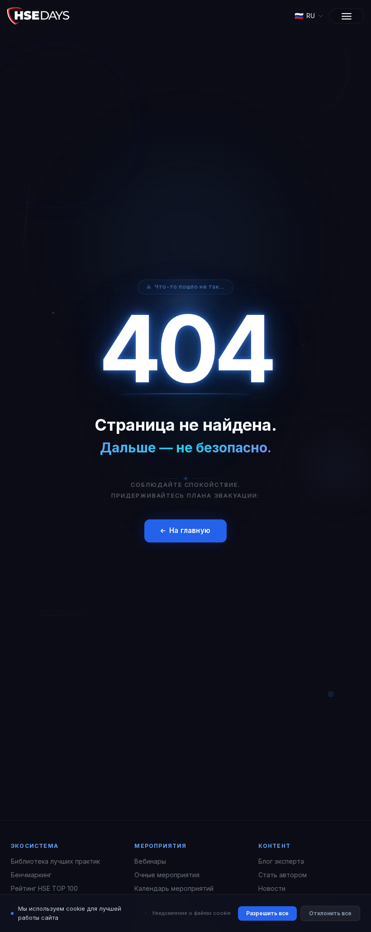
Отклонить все (330, 913)
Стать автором (282, 875)
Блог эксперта (281, 861)
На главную (189, 530)
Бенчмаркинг (31, 875)
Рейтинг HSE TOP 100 (44, 888)
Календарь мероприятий (174, 888)
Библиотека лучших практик (55, 861)
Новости (271, 888)
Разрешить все (267, 913)
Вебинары (150, 861)
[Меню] (347, 15)
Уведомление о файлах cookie (191, 913)
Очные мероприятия (167, 875)
